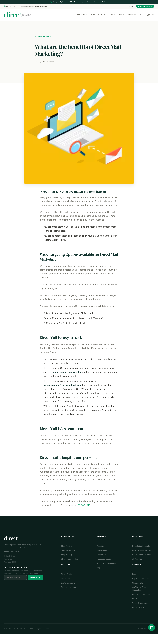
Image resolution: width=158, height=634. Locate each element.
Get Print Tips (35, 577)
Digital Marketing (68, 583)
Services (81, 15)
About (112, 15)
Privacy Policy (138, 607)
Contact (132, 15)
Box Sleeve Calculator (141, 555)
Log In (131, 6)
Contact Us (101, 555)
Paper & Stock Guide (141, 578)
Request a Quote (145, 6)
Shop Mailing (66, 555)
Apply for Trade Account (107, 563)
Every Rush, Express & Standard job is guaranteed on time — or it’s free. (80, 2)
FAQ (134, 574)
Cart (151, 15)
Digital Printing (67, 574)
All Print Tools (137, 559)
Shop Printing (66, 546)
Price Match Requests (141, 594)
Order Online (97, 15)
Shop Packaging (68, 550)
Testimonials (102, 550)
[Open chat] (151, 627)
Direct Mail (65, 578)
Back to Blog (44, 36)
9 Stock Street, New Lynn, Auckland (34, 6)
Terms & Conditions (140, 603)
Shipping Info (137, 583)
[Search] (141, 15)
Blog (121, 15)
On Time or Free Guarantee (139, 588)
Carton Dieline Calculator (142, 550)
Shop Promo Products (70, 559)
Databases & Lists (68, 587)
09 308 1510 (10, 6)
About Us (100, 546)
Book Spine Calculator (141, 546)
